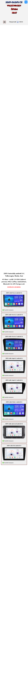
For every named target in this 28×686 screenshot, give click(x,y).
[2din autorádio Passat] (14, 301)
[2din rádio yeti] (14, 453)
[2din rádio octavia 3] (14, 344)
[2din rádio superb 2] (14, 366)
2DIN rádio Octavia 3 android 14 (14, 336)
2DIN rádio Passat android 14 (14, 293)
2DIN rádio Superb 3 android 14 (14, 380)
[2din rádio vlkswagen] (14, 432)
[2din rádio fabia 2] (14, 410)
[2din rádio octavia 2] (14, 323)
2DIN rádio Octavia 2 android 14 (14, 314)
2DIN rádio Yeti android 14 (14, 445)
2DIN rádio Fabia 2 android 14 (14, 402)
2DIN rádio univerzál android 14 (14, 423)
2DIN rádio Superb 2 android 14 (14, 358)
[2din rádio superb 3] (14, 388)
